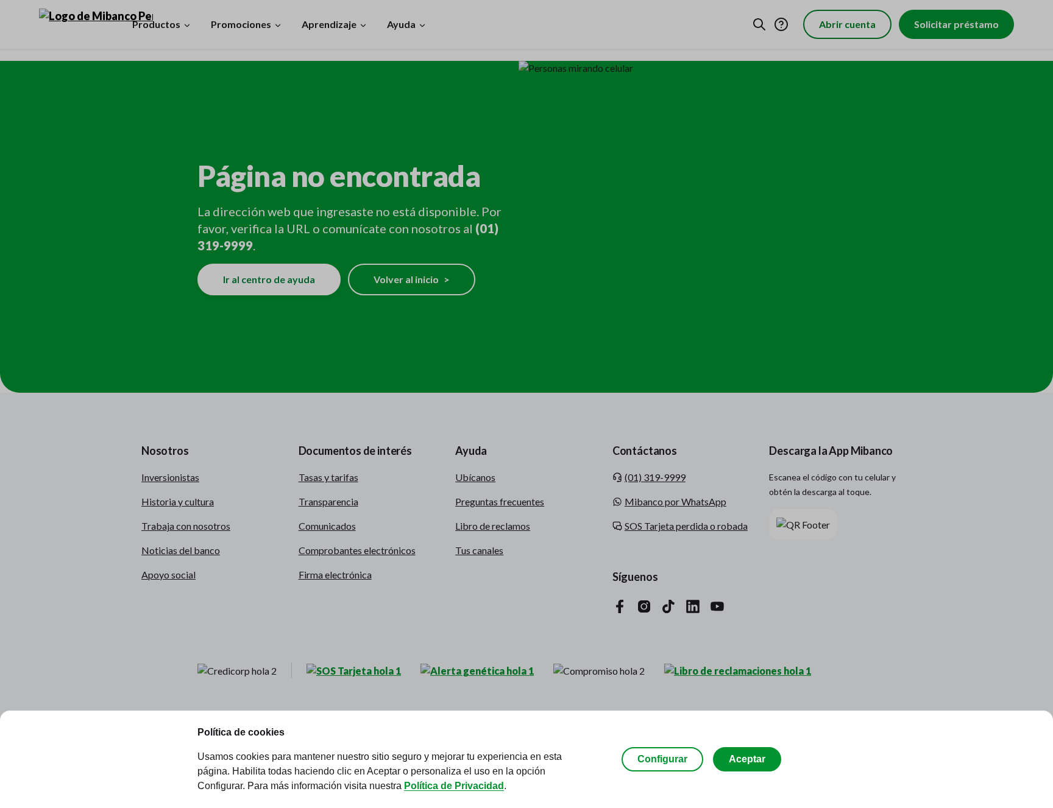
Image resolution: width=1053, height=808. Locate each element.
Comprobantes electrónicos (357, 550)
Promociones (241, 24)
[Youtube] (717, 606)
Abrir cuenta (847, 24)
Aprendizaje (329, 24)
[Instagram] (644, 606)
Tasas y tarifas (328, 477)
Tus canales (479, 550)
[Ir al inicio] (79, 24)
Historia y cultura (177, 501)
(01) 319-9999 (655, 477)
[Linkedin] (693, 606)
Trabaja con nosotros (185, 526)
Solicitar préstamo (956, 24)
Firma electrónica (335, 574)
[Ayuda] (781, 24)
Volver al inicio (412, 279)
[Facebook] (619, 606)
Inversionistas (170, 477)
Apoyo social (168, 574)
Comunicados (327, 526)
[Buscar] (759, 24)
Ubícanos (475, 477)
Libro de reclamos (492, 526)
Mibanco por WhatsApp (675, 501)
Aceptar (747, 759)
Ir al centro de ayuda (269, 279)
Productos (156, 24)
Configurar (662, 759)
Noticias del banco (180, 550)
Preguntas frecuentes (499, 501)
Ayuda (401, 24)
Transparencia (328, 501)
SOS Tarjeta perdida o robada (686, 526)
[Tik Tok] (668, 606)
